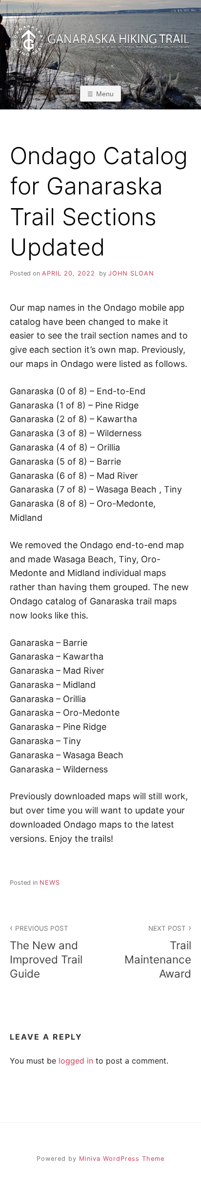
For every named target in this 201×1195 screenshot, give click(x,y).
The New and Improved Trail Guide (46, 952)
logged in (76, 1061)
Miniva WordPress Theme (121, 1158)
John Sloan (131, 273)
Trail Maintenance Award (157, 952)
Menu (105, 94)
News (50, 882)
